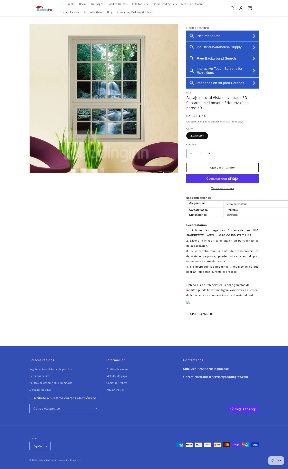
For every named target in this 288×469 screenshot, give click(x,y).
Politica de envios (117, 369)
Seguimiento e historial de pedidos (50, 369)
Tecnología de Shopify (69, 460)
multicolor (197, 135)
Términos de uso (39, 376)
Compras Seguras (116, 382)
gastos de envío (199, 121)
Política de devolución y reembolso (50, 382)
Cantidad (191, 144)
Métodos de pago (116, 376)
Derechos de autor (40, 389)
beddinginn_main (48, 460)
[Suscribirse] (95, 408)
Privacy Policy (115, 389)
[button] (232, 8)
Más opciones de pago (222, 188)
